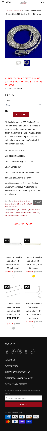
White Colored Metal (12, 215)
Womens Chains (11, 206)
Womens (33, 204)
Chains (16, 201)
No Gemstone (23, 209)
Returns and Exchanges (19, 378)
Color (8, 100)
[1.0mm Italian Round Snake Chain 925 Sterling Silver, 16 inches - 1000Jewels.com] (23, 39)
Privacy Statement (16, 384)
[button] (13, 317)
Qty (6, 111)
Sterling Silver (16, 204)
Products (17, 10)
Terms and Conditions (17, 372)
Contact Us (11, 366)
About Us (10, 360)
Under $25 (25, 204)
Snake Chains (15, 212)
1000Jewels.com (16, 412)
